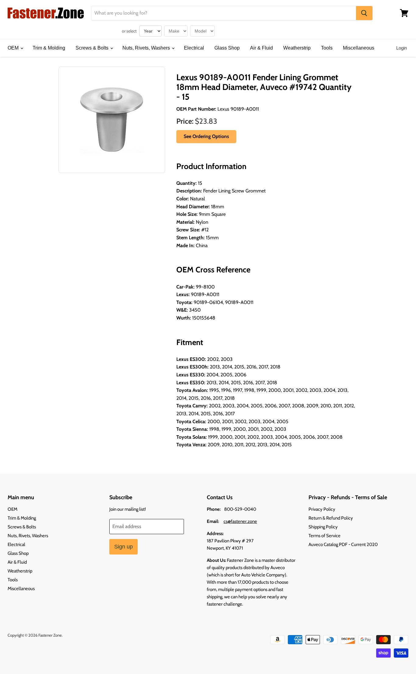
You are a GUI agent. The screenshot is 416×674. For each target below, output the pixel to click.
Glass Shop (227, 47)
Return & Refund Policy (330, 518)
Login (401, 47)
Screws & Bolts (93, 47)
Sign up (123, 547)
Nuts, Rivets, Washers (146, 47)
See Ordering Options (206, 136)
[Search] (364, 13)
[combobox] (223, 13)
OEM (14, 47)
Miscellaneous (358, 47)
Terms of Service (324, 535)
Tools (327, 47)
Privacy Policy (321, 509)
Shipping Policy (323, 527)
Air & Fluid (261, 47)
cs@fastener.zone (240, 521)
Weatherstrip (297, 47)
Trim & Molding (49, 47)
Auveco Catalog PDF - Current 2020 (343, 544)
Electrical (194, 47)
